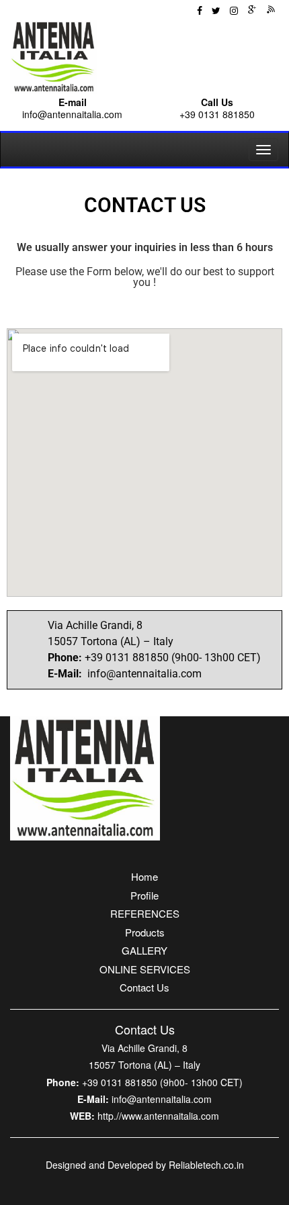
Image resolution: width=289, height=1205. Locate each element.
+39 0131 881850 (217, 114)
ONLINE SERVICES (144, 969)
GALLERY (144, 950)
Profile (144, 895)
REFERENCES (144, 913)
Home (144, 876)
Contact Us (144, 987)
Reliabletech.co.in (206, 1164)
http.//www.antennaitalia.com (158, 1115)
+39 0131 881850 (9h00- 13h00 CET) (162, 1082)
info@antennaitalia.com (72, 114)
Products (145, 932)
